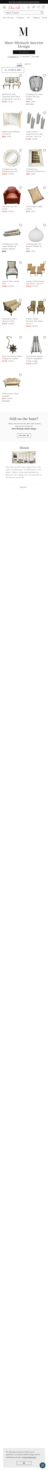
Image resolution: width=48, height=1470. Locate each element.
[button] (5, 7)
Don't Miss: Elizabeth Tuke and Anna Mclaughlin (24, 2)
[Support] (43, 1465)
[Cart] (43, 7)
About (28, 64)
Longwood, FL (13, 56)
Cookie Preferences (29, 1457)
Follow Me (24, 52)
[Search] (41, 12)
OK (24, 1463)
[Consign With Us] (33, 7)
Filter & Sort (14, 70)
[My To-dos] (28, 7)
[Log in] (23, 7)
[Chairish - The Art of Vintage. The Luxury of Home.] (14, 7)
